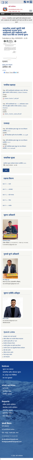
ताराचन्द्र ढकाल (6, 240)
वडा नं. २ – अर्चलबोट (8, 189)
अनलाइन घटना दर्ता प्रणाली (9, 336)
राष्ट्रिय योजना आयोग (8, 352)
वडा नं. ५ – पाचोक (7, 205)
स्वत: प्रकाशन (7, 416)
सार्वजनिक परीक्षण (7, 413)
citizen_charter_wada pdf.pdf (13, 114)
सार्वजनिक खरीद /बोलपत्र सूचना (12, 372)
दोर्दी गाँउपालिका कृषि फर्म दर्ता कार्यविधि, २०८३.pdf (16, 135)
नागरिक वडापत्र (7, 394)
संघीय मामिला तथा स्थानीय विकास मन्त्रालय (13, 338)
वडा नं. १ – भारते (7, 184)
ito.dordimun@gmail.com (10, 439)
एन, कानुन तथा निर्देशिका (10, 375)
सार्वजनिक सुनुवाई (8, 410)
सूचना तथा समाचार (7, 65)
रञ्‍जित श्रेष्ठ (5, 318)
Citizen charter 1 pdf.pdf (12, 98)
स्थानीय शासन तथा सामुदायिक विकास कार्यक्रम (14, 347)
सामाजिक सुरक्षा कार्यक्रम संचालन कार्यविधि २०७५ (14, 163)
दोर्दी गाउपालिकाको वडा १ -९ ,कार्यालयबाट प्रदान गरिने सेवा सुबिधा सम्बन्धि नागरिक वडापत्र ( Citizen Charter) (15, 106)
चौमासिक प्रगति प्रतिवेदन (10, 407)
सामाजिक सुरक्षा (7, 391)
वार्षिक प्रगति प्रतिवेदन (9, 404)
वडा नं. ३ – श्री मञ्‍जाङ (8, 194)
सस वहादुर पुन (6, 279)
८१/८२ (4, 70)
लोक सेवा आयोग (7, 350)
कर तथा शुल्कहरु (7, 378)
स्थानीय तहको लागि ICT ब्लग (10, 341)
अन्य (6, 170)
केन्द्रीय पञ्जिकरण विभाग (9, 343)
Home (4, 18)
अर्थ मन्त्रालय (6, 356)
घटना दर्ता (5, 388)
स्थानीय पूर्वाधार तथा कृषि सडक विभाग (12, 345)
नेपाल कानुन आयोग (7, 354)
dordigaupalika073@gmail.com (12, 441)
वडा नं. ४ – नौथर (7, 200)
